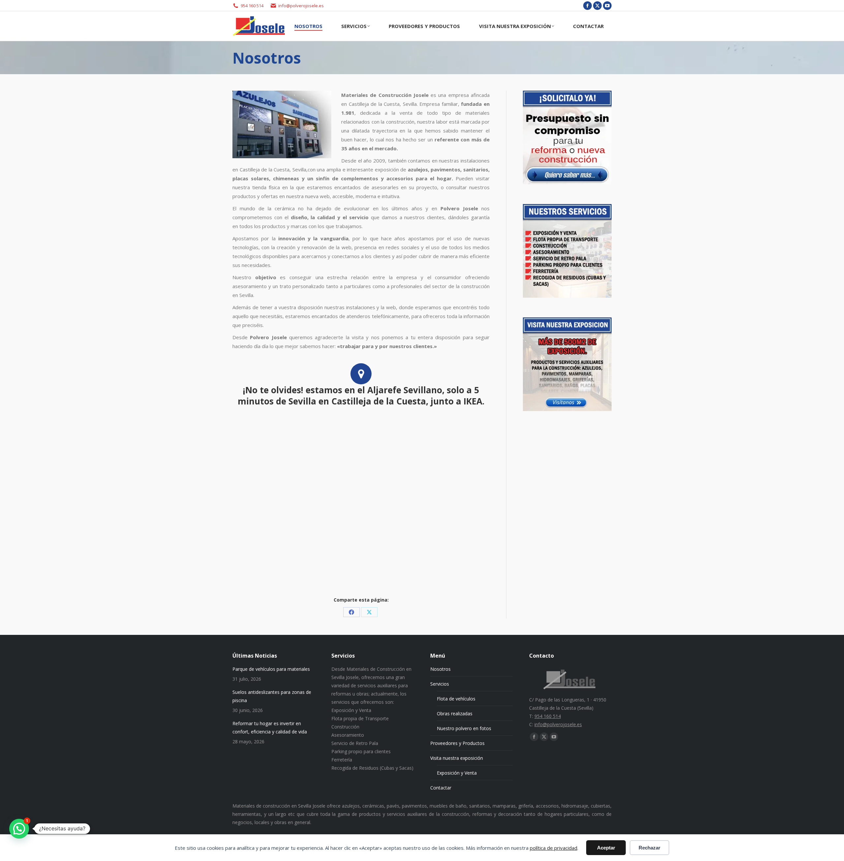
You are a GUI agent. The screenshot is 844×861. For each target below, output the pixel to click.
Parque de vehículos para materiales (271, 669)
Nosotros (440, 669)
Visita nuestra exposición (456, 758)
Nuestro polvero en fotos (464, 728)
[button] (19, 829)
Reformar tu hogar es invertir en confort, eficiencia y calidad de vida (269, 727)
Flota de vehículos (456, 699)
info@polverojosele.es (301, 6)
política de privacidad (553, 848)
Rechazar (649, 847)
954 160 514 (252, 6)
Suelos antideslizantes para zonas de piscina (271, 696)
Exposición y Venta (457, 773)
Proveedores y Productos (457, 743)
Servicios (439, 684)
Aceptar (606, 847)
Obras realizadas (454, 713)
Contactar (440, 788)
